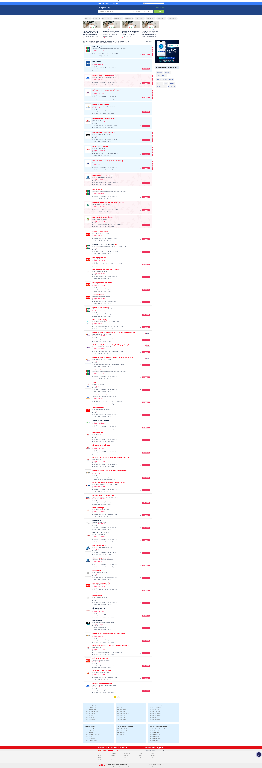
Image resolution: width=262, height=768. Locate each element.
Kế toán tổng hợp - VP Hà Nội (100, 558)
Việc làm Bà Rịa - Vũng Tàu (123, 713)
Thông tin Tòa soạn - (153, 764)
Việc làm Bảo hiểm (89, 715)
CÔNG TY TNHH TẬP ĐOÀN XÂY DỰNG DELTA (102, 177)
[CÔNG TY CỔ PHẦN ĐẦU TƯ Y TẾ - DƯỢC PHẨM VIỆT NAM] (88, 322)
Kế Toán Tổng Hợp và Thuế (99, 217)
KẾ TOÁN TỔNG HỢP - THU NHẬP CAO (103, 495)
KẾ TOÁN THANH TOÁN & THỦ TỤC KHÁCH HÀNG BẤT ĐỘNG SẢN (110, 457)
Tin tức (107, 3)
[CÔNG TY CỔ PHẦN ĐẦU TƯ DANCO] (88, 510)
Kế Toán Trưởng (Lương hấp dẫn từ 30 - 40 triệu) (105, 269)
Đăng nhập (162, 7)
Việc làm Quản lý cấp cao (90, 738)
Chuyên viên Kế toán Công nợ (100, 104)
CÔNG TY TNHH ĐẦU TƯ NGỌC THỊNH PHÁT (102, 134)
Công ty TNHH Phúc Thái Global (99, 219)
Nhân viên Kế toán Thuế (99, 257)
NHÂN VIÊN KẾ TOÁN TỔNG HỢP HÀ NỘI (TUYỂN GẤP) (107, 161)
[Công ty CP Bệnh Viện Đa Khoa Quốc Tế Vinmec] (88, 107)
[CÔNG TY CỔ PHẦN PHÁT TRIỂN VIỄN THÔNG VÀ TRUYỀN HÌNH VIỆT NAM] (88, 49)
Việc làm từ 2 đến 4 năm (155, 734)
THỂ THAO (140, 753)
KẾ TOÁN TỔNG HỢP (98, 508)
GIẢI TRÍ (125, 757)
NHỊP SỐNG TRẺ (127, 753)
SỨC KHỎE (140, 757)
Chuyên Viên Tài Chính (98, 520)
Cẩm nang (118, 3)
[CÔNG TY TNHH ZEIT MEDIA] (88, 149)
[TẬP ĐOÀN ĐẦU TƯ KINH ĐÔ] (88, 535)
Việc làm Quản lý (88, 736)
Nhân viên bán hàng (161, 86)
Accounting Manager (98, 294)
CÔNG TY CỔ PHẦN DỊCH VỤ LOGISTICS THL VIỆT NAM (104, 484)
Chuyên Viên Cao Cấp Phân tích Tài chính (103, 671)
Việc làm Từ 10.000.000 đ (155, 713)
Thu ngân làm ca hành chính (100, 395)
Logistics (172, 83)
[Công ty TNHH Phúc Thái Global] (88, 219)
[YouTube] (163, 750)
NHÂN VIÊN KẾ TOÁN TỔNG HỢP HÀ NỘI (103, 118)
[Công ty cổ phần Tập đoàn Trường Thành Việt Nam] (88, 422)
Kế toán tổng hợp (97, 595)
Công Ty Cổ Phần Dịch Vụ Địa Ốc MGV (101, 204)
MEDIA (99, 753)
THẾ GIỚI (99, 757)
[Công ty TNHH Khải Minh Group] (88, 272)
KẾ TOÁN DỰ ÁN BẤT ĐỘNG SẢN (101, 445)
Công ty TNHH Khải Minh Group (99, 271)
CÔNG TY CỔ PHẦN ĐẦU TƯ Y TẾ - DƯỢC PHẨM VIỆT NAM (105, 321)
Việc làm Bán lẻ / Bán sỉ (90, 713)
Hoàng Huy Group (96, 91)
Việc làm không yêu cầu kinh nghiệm (158, 728)
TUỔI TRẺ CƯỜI (119, 0)
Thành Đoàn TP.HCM (160, 764)
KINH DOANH (113, 753)
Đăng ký (157, 7)
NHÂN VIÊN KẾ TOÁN (98, 432)
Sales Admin (160, 72)
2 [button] (117, 697)
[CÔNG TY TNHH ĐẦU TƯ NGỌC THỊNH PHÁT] (88, 135)
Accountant (167, 72)
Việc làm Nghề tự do (121, 732)
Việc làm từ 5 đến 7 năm (155, 736)
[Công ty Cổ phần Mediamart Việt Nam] (88, 234)
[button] (140, 54)
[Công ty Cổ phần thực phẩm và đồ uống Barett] (88, 623)
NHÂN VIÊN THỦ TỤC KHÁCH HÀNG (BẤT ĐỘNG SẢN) (107, 90)
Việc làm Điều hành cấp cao (91, 740)
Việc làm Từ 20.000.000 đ (155, 717)
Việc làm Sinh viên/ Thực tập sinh (92, 728)
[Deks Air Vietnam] (88, 63)
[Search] (163, 3)
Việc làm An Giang (121, 711)
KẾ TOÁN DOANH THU (98, 608)
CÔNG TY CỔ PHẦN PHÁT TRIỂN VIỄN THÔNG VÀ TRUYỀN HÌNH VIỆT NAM (109, 48)
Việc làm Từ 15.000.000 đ (155, 715)
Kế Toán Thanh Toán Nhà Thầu (100, 533)
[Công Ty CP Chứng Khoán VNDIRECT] (88, 473)
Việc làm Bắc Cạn (121, 717)
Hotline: (160, 766)
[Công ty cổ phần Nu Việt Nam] (88, 523)
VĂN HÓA (126, 755)
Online (166, 83)
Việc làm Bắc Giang (121, 719)
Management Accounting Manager (102, 282)
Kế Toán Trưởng (96, 61)
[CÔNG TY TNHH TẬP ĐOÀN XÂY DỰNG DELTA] (88, 177)
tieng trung (159, 83)
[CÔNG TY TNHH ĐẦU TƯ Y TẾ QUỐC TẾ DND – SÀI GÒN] (88, 78)
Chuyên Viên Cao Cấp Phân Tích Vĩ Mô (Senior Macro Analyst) (109, 470)
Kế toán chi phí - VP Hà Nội (99, 175)
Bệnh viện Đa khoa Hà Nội (98, 384)
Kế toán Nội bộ (96, 570)
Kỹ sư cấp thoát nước (162, 79)
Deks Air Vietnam (96, 63)
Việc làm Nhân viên (89, 732)
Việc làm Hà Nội (120, 707)
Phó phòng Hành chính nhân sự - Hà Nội (104, 244)
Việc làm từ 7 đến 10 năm (155, 738)
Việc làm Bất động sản (89, 717)
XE (111, 757)
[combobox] (114, 11)
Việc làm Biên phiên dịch (90, 719)
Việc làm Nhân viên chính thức (123, 728)
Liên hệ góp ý (152, 766)
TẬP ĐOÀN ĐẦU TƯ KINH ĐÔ (98, 534)
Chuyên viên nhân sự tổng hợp (100, 307)
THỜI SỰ (99, 755)
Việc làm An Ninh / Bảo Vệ (90, 707)
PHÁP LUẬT (100, 759)
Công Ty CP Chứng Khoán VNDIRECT (101, 472)
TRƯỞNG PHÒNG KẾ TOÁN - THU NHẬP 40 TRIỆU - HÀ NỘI (108, 483)
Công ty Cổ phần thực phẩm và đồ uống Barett (103, 622)
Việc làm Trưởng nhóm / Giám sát (92, 734)
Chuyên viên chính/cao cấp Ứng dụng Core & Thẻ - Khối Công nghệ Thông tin (113, 332)
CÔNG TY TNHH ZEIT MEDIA (98, 148)
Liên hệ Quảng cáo (137, 766)
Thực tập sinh (171, 86)
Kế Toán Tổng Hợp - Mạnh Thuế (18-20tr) (103, 132)
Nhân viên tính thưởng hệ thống (101, 583)
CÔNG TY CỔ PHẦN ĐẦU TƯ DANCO (100, 509)
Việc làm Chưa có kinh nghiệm (156, 730)
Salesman (171, 79)
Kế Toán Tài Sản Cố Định (99, 545)
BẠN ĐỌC (153, 755)
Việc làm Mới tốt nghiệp (90, 730)
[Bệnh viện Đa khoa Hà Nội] (88, 385)
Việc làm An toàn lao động (90, 709)
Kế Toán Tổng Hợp (98, 47)
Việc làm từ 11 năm (154, 740)
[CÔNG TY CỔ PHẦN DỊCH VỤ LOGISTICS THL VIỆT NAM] (88, 485)
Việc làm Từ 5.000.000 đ (155, 709)
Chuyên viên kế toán (98, 370)
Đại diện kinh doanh (161, 75)
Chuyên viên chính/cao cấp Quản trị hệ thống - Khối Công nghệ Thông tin (112, 357)
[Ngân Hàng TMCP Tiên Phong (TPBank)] (88, 335)
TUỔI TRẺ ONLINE (101, 0)
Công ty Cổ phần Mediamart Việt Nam (101, 233)
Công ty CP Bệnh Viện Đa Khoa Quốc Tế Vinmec (103, 106)
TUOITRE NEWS (113, 0)
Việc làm (112, 3)
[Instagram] (160, 750)
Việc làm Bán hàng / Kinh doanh (91, 711)
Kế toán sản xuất (97, 620)
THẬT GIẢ (153, 757)
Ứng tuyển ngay (146, 54)
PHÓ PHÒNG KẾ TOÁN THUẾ (100, 232)
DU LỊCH (112, 759)
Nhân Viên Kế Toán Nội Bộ (99, 320)
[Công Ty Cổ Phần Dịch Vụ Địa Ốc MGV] (88, 205)
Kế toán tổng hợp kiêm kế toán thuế (102, 683)
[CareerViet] (158, 747)
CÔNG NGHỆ (113, 755)
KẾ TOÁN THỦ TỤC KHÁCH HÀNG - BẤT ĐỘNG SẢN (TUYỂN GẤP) (110, 645)
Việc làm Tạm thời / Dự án (122, 730)
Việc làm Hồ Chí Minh (121, 709)
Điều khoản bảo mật (145, 766)
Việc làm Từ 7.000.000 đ (155, 711)
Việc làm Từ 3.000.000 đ (155, 707)
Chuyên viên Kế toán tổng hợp (100, 420)
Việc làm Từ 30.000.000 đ (155, 719)
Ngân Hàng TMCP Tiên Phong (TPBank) (101, 334)
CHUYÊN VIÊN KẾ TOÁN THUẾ (100, 146)
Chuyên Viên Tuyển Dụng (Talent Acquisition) (105, 202)
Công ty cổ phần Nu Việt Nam (99, 522)
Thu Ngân (95, 382)
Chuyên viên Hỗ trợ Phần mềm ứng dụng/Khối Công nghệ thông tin (110, 345)
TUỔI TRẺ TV (107, 0)
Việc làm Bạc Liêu (121, 715)
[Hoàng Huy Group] (88, 92)
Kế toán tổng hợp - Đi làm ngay (101, 75)
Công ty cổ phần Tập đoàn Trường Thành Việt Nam (104, 422)
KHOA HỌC (140, 755)
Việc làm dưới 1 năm (154, 732)
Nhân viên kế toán (97, 190)
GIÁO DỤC (153, 753)
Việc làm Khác (120, 734)
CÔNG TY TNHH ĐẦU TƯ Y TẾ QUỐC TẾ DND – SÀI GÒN (104, 77)
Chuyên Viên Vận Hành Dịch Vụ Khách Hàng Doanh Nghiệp (108, 633)
